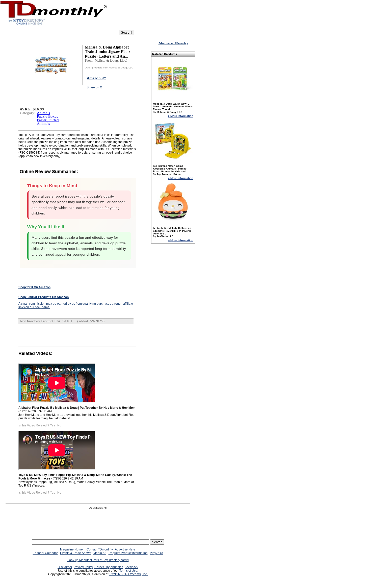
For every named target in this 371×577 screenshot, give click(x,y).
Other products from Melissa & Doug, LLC (109, 67)
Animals (43, 113)
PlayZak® (156, 553)
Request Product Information (128, 553)
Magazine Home (71, 549)
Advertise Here (125, 549)
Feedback (131, 567)
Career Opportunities (108, 567)
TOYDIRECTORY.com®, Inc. (128, 574)
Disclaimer (65, 567)
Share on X (94, 87)
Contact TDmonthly (100, 549)
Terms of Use (128, 570)
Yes (52, 425)
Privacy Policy (83, 567)
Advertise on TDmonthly (173, 43)
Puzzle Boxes (47, 116)
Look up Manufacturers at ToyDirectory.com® (98, 560)
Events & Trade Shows (75, 553)
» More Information (180, 115)
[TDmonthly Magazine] (53, 24)
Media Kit (99, 553)
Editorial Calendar (45, 553)
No (59, 425)
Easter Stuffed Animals (48, 122)
